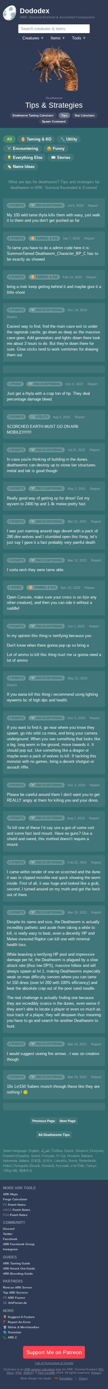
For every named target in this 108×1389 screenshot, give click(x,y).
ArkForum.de (17, 1302)
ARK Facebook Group (18, 1244)
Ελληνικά (96, 1150)
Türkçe (91, 1166)
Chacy (83, 1378)
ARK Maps (10, 1194)
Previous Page (43, 1121)
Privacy (96, 1372)
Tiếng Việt (10, 1170)
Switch (27, 1372)
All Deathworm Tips (54, 1135)
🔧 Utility (39, 417)
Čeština (56, 1150)
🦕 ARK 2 (10, 1337)
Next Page (68, 1121)
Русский (62, 1166)
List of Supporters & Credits (54, 1363)
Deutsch (82, 1150)
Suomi (35, 1156)
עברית (60, 1156)
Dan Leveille (46, 1372)
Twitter (8, 1234)
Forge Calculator (15, 1199)
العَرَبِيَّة (45, 1150)
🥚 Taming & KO (44, 238)
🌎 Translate (12, 1332)
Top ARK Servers (15, 1292)
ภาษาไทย (77, 1166)
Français (48, 1156)
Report (93, 205)
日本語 (36, 1160)
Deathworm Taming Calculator (33, 115)
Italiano (24, 1160)
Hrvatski (73, 1156)
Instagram (10, 1249)
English (33, 1150)
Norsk (72, 1160)
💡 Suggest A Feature (19, 1317)
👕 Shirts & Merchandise (21, 1327)
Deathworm (54, 98)
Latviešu (60, 1160)
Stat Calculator (85, 115)
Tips (64, 115)
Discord (8, 1228)
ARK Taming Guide (16, 1263)
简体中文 (25, 1170)
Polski (7, 1166)
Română (48, 1166)
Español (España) (16, 1156)
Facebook (10, 1239)
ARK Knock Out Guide (19, 1268)
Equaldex (66, 1378)
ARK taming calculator (39, 1369)
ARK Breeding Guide (18, 1273)
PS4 (19, 1372)
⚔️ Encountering (47, 205)
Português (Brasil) (27, 1166)
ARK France (16, 1297)
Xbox (10, 1372)
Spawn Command (54, 121)
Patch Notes (17, 1204)
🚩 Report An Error (17, 1322)
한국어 (47, 1160)
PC (101, 1369)
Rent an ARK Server (17, 1287)
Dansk (69, 1150)
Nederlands (87, 1160)
